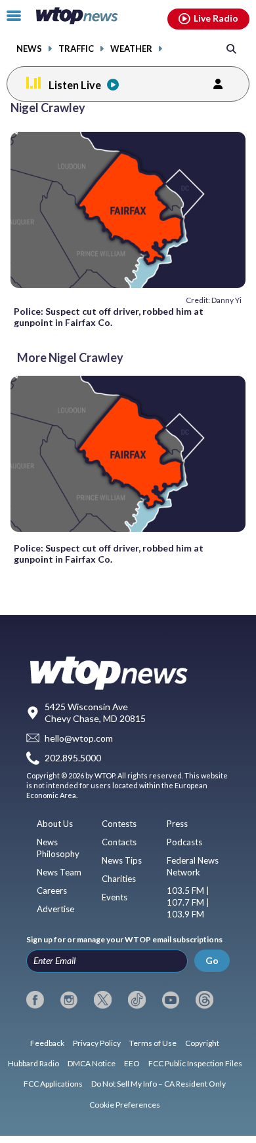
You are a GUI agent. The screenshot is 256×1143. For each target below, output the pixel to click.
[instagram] (69, 1000)
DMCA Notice (92, 1063)
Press (177, 823)
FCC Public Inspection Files (195, 1063)
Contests (119, 823)
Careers (52, 890)
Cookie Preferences (124, 1105)
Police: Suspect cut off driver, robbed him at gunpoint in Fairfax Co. (108, 317)
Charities (119, 878)
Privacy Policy (97, 1043)
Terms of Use (153, 1043)
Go (212, 960)
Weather (131, 49)
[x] (103, 1000)
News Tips (122, 860)
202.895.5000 (73, 757)
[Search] (231, 48)
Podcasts (184, 842)
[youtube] (171, 1000)
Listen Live (75, 85)
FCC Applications (53, 1084)
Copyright (202, 1043)
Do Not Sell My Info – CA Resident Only (158, 1084)
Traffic (76, 49)
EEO (132, 1063)
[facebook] (35, 1000)
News (29, 49)
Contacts (119, 842)
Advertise (55, 909)
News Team (59, 872)
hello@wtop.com (79, 738)
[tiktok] (137, 1000)
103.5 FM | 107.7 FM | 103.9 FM (188, 902)
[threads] (204, 1000)
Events (114, 897)
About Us (55, 823)
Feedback (47, 1043)
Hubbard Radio (33, 1063)
